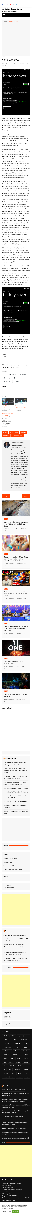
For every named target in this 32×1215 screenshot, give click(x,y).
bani (6, 1039)
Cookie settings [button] (6, 1211)
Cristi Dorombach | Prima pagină (13, 869)
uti (12, 1077)
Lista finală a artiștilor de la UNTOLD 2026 (16, 788)
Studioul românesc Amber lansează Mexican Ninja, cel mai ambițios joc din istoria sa (15, 947)
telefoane (6, 435)
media (18, 1058)
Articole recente (10, 758)
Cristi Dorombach (7, 63)
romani (26, 1069)
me (12, 1058)
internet (15, 1054)
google (25, 1051)
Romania (6, 1073)
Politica (20, 1066)
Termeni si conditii (6, 2)
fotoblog (7, 1051)
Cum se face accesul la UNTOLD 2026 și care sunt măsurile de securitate (16, 628)
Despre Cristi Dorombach (19, 2)
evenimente (8, 1047)
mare (26, 1054)
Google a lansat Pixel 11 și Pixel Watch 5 (14, 1128)
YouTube (16, 1080)
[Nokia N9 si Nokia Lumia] (8, 401)
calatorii (17, 1043)
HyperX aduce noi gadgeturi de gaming (15, 935)
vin (27, 1077)
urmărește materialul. (7, 1208)
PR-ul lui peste (6, 1194)
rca (10, 1069)
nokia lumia (14, 432)
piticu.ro (12, 1066)
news (11, 1062)
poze (27, 1066)
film (18, 1047)
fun (16, 1051)
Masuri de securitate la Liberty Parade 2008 (14, 1202)
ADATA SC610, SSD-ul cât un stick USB (15, 801)
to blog (5, 65)
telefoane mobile (18, 435)
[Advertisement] (16, 39)
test (13, 1073)
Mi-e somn (5, 1192)
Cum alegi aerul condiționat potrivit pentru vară (15, 1138)
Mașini (5, 1058)
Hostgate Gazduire (9, 1024)
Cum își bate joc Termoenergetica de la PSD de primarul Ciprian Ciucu (16, 524)
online (18, 1062)
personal (25, 1062)
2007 (5, 1036)
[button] (5, 355)
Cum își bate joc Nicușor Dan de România (16, 792)
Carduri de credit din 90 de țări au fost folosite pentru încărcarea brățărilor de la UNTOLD (16, 559)
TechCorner (9, 931)
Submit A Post (8, 862)
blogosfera (24, 1039)
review (24, 432)
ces (26, 1043)
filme (25, 1047)
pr (4, 1069)
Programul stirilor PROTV (9, 1196)
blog (14, 1039)
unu (5, 1077)
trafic (26, 1073)
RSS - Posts (7, 885)
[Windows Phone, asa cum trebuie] (8, 420)
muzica (26, 1058)
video (19, 1077)
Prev (6, 496)
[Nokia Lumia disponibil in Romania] (21, 401)
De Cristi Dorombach (12, 9)
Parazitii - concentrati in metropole (12, 1189)
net (5, 1062)
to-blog (20, 1073)
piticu (5, 1066)
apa (20, 1036)
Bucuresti (7, 1043)
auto (26, 1036)
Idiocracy (6, 1054)
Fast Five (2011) (6, 1185)
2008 (12, 1036)
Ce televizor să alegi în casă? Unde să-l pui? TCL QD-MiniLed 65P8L (15, 594)
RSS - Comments (9, 887)
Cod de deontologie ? (8, 1187)
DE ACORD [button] (15, 1211)
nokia (5, 432)
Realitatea (17, 1069)
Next (25, 496)
